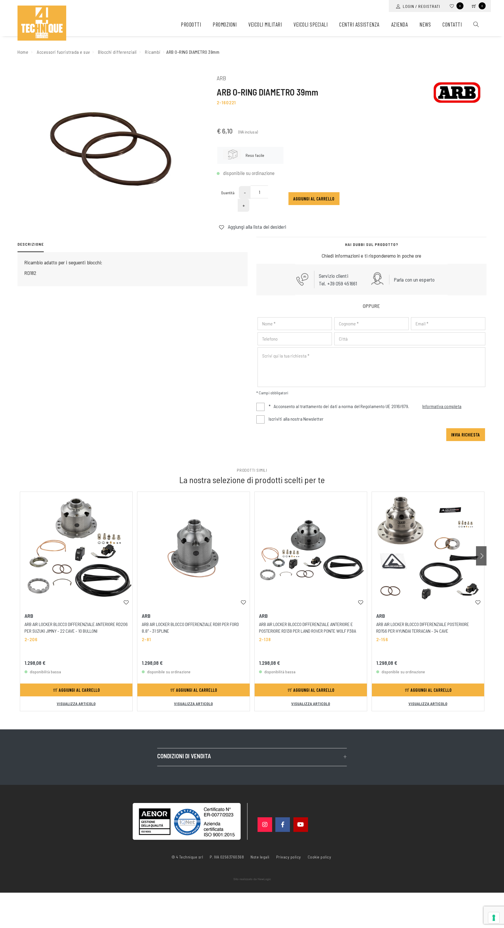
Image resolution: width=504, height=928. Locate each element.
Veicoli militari (265, 24)
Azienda (399, 24)
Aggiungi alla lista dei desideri (256, 226)
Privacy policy (288, 856)
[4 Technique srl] (42, 23)
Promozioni (225, 24)
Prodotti (191, 24)
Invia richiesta (465, 434)
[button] (481, 556)
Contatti (452, 24)
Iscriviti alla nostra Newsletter (296, 418)
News (425, 24)
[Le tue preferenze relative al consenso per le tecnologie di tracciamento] (493, 917)
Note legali (260, 856)
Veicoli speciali (310, 24)
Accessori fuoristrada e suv (63, 52)
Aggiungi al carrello (314, 198)
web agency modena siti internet (252, 879)
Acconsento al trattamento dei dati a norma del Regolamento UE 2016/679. (365, 406)
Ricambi (153, 52)
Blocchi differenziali (117, 52)
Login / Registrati (420, 6)
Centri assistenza (359, 24)
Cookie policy (319, 856)
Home (23, 52)
